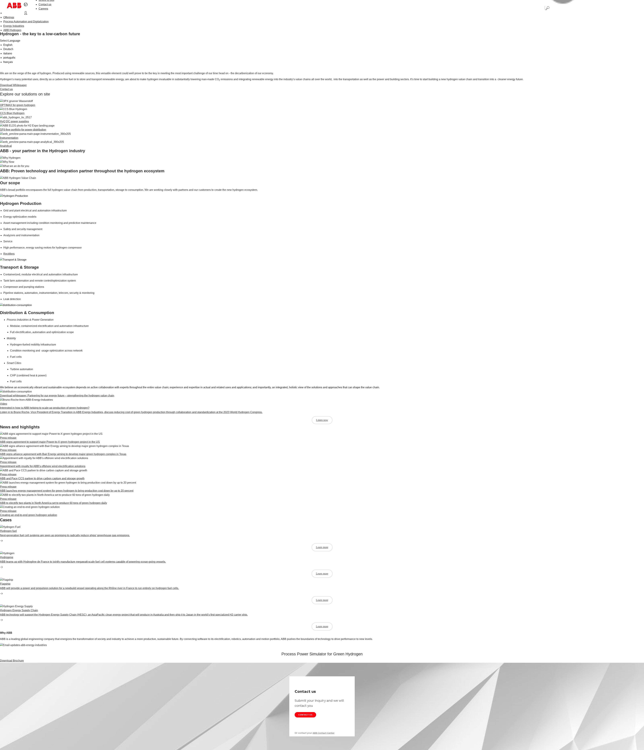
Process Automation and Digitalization (26, 21)
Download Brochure (12, 660)
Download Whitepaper (13, 85)
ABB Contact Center (324, 732)
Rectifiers (9, 253)
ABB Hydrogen (12, 30)
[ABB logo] (14, 5)
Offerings (8, 17)
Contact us (45, 4)
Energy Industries (13, 25)
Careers (43, 8)
